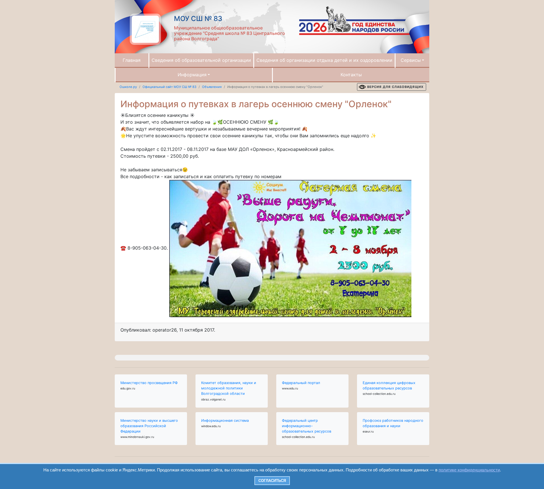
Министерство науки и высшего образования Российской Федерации (149, 425)
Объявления (212, 87)
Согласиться (272, 481)
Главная (132, 60)
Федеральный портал (301, 383)
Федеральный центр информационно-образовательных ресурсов (306, 425)
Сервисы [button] (411, 60)
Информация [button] (192, 74)
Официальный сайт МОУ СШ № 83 (169, 87)
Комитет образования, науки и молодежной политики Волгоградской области (228, 388)
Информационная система (225, 420)
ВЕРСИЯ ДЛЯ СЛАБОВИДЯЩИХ (395, 87)
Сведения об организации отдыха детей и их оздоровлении (324, 60)
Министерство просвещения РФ (149, 383)
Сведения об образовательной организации (201, 60)
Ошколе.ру (128, 87)
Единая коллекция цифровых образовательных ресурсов (389, 385)
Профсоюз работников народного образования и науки (393, 423)
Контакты (351, 74)
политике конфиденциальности (469, 469)
